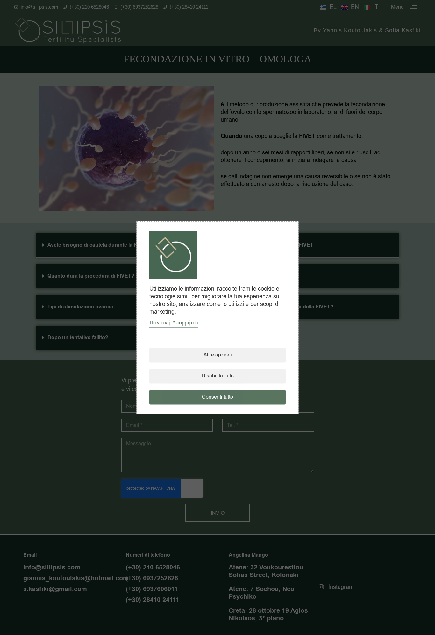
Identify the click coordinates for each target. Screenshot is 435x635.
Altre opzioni (217, 354)
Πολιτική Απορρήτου (173, 322)
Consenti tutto (217, 396)
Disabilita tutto (218, 375)
